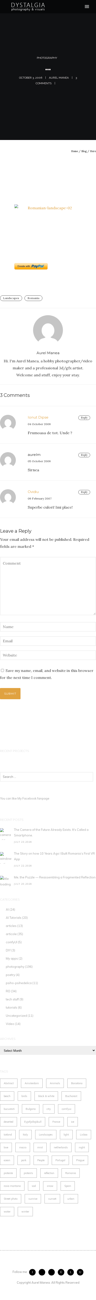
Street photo (10, 1198)
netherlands (61, 1147)
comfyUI (11, 942)
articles (11, 926)
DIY (8, 950)
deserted (8, 1121)
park (23, 1160)
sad (34, 1186)
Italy (25, 1134)
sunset (52, 1198)
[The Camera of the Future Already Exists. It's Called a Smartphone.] (6, 834)
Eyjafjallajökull (32, 1121)
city (49, 1109)
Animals (55, 1083)
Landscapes (11, 298)
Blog (84, 151)
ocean (7, 1160)
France (56, 1121)
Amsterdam (32, 1083)
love (6, 1147)
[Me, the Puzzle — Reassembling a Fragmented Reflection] (6, 882)
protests (28, 1173)
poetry (10, 975)
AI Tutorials (13, 917)
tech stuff (12, 999)
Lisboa (83, 1134)
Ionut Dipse (38, 417)
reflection (49, 1173)
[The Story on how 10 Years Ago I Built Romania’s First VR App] (6, 858)
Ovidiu (33, 491)
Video (10, 1024)
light (66, 1134)
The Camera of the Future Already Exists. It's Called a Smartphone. (51, 832)
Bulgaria (31, 1109)
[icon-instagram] (62, 1272)
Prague (80, 1160)
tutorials (11, 1007)
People (41, 1160)
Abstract (9, 1083)
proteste (8, 1173)
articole (11, 934)
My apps (12, 958)
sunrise (32, 1198)
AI (7, 909)
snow (50, 1186)
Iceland (8, 1134)
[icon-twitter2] (43, 1272)
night (82, 1147)
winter (25, 1211)
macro (22, 1147)
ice (72, 1121)
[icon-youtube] (80, 1272)
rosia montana (12, 1186)
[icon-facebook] (33, 1272)
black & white (46, 1096)
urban (70, 1198)
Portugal (60, 1160)
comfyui (66, 1109)
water (7, 1211)
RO (8, 991)
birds (24, 1096)
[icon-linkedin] (71, 1272)
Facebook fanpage (35, 798)
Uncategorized (16, 1015)
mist (40, 1147)
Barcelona (76, 1083)
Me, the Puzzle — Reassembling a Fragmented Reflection (55, 877)
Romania (33, 298)
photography (47, 57)
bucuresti (9, 1109)
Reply (84, 417)
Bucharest (71, 1096)
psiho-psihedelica (19, 983)
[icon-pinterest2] (52, 1272)
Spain (67, 1186)
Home (74, 151)
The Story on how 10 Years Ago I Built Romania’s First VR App (54, 856)
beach (7, 1096)
